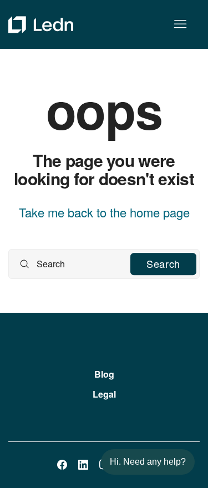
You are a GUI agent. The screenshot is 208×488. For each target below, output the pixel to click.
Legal (104, 394)
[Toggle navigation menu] (180, 24)
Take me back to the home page (104, 212)
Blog (104, 374)
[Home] (40, 24)
